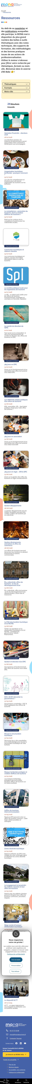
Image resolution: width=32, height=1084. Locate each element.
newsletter (20, 28)
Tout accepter (15, 959)
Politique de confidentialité (16, 954)
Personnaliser (16, 965)
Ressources (7, 12)
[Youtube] (25, 1043)
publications (11, 31)
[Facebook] (16, 1043)
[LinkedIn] (20, 1043)
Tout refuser (15, 971)
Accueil (3, 11)
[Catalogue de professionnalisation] (18, 1081)
